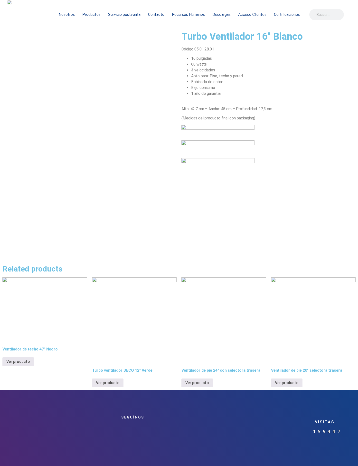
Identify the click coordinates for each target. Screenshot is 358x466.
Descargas (221, 14)
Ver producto (18, 361)
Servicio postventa (124, 14)
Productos (91, 14)
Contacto (156, 14)
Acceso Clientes (252, 14)
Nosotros (67, 14)
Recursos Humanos (188, 14)
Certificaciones (287, 14)
